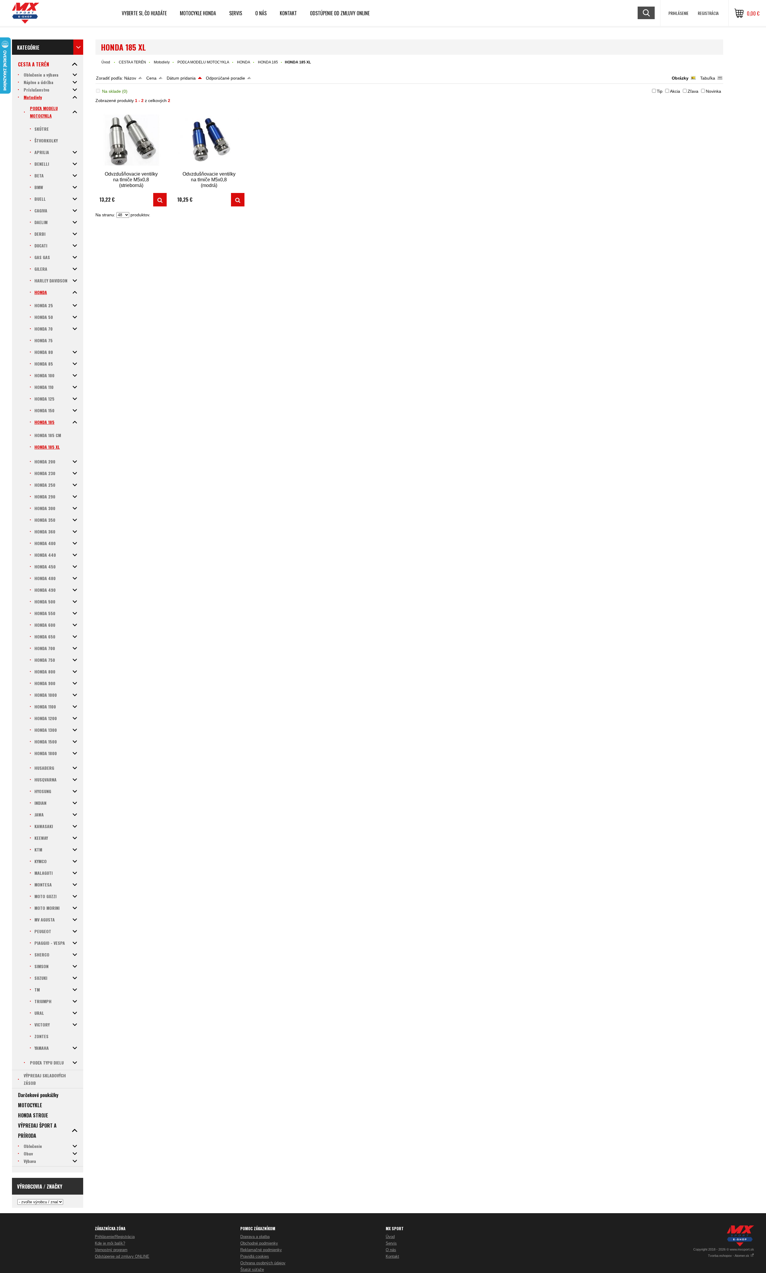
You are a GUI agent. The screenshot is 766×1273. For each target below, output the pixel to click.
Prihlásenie (678, 13)
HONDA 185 (268, 62)
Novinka (713, 91)
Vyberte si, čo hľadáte (144, 13)
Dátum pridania (181, 78)
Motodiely (162, 62)
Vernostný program (111, 1250)
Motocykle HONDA (198, 13)
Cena (151, 78)
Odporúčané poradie (225, 78)
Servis (391, 1243)
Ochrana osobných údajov (262, 1263)
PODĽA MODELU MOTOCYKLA (203, 62)
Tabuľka (707, 78)
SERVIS (235, 13)
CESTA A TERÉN (132, 62)
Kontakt (288, 13)
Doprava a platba (255, 1236)
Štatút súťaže (252, 1269)
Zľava (693, 91)
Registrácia (708, 13)
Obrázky (680, 78)
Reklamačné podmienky (261, 1250)
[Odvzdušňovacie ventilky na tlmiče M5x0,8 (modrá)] (208, 139)
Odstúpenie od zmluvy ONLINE (340, 13)
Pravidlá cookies (254, 1256)
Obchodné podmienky (259, 1243)
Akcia (675, 91)
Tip (659, 91)
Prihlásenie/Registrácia (115, 1236)
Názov (130, 78)
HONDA (243, 62)
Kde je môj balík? (110, 1243)
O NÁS (261, 13)
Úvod (105, 62)
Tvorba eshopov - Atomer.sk (729, 1255)
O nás (391, 1250)
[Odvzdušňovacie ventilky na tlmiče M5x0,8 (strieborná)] (131, 139)
